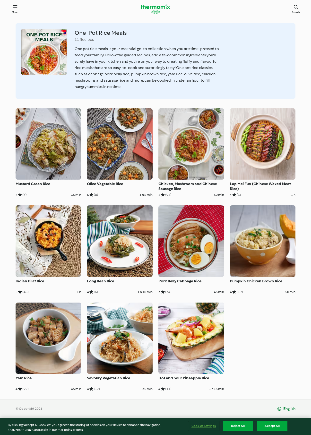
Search (296, 12)
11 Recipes (84, 39)
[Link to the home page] (155, 9)
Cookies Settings (203, 426)
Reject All (237, 426)
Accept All (272, 426)
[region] (155, 426)
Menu (15, 12)
